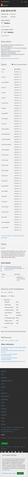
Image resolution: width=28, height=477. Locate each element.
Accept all (20, 473)
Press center (4, 448)
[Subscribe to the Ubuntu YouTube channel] (16, 452)
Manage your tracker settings (9, 473)
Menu (25, 1)
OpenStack (3, 371)
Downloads (3, 415)
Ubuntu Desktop (5, 396)
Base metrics (7, 299)
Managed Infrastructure (19, 427)
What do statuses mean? (18, 235)
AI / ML (2, 383)
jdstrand (3, 248)
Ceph (2, 374)
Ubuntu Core (4, 393)
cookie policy (7, 469)
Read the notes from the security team (10, 58)
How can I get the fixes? (6, 235)
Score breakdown (5, 35)
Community (9, 446)
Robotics (3, 387)
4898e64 (19, 278)
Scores (5, 327)
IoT (2, 390)
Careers (14, 446)
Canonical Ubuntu (5, 1)
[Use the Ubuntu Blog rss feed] (22, 452)
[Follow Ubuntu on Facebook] (5, 452)
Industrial (10, 437)
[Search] (22, 2)
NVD (6, 340)
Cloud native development (7, 431)
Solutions (3, 424)
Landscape (3, 408)
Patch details (4, 237)
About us (3, 446)
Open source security (6, 429)
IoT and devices (15, 429)
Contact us (4, 443)
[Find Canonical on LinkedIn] (9, 452)
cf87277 (18, 280)
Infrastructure (9, 427)
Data (4, 427)
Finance (25, 437)
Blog (18, 446)
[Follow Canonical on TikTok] (19, 452)
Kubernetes (4, 377)
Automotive (4, 437)
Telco (21, 437)
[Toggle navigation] (26, 5)
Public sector (16, 437)
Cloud (2, 402)
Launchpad (11, 340)
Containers (3, 411)
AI (1, 427)
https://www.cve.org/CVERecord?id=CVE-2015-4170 (13, 361)
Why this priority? (5, 26)
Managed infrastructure (6, 380)
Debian (16, 340)
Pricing (2, 421)
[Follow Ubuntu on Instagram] (12, 452)
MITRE (2, 340)
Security (3, 405)
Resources (22, 446)
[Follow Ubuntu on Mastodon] (2, 452)
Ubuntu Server (4, 399)
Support (3, 418)
